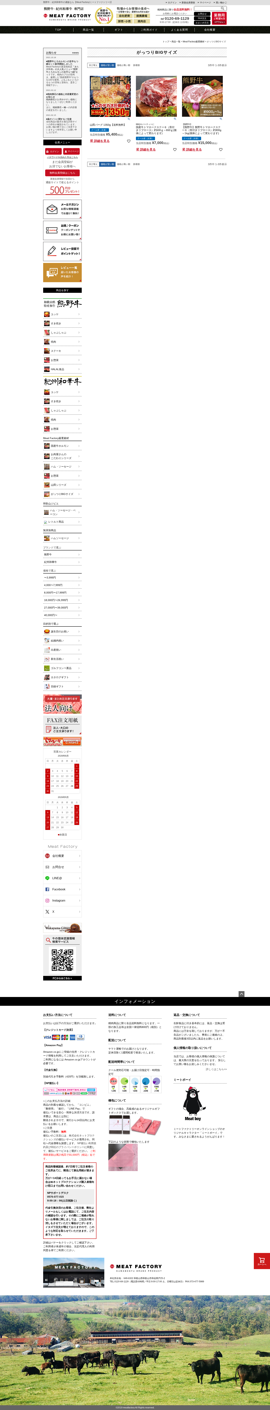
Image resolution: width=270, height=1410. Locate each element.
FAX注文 (202, 18)
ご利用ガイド (149, 29)
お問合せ (202, 14)
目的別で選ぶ (51, 623)
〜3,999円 (50, 577)
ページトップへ (241, 994)
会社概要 (210, 29)
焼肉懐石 (50, 99)
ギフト (119, 29)
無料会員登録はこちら (62, 172)
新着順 (136, 65)
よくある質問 (179, 29)
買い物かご (221, 2)
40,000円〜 (50, 615)
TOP (58, 29)
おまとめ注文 (202, 22)
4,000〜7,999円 (53, 585)
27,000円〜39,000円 (56, 607)
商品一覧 (88, 29)
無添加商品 (49, 530)
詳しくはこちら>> (216, 1069)
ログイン (172, 2)
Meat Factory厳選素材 (193, 41)
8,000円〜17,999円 (55, 592)
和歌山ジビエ (51, 503)
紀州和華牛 (50, 562)
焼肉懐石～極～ (60, 107)
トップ (166, 41)
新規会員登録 (188, 2)
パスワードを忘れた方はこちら (62, 157)
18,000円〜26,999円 (56, 600)
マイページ (205, 2)
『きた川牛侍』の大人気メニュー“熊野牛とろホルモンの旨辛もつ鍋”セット (62, 70)
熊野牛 (48, 554)
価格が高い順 (123, 65)
